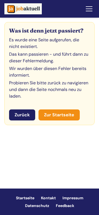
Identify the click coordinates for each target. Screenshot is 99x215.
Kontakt (48, 197)
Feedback (65, 205)
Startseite (25, 197)
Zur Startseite (59, 115)
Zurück (22, 115)
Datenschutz (37, 205)
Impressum (72, 197)
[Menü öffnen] (89, 8)
